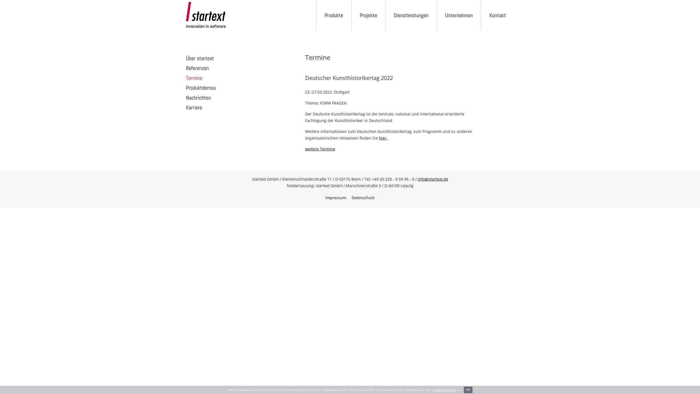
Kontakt (497, 15)
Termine (194, 78)
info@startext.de (433, 179)
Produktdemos (201, 87)
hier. (383, 138)
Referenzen (197, 68)
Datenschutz (363, 197)
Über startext (200, 58)
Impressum (335, 197)
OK (468, 389)
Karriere (194, 107)
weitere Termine (320, 149)
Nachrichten (198, 97)
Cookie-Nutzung (443, 389)
